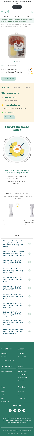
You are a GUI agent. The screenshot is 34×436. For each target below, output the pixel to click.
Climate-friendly (22, 371)
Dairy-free (21, 392)
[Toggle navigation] (2, 12)
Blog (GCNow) (5, 357)
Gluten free (9, 117)
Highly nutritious (22, 374)
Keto (2, 398)
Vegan (3, 392)
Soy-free (20, 395)
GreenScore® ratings (7, 360)
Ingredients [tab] (28, 87)
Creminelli (4, 66)
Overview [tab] (5, 87)
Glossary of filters (23, 357)
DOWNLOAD (17, 7)
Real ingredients (8, 79)
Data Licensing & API (7, 371)
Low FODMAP (5, 401)
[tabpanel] (17, 105)
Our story (4, 354)
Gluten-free (4, 395)
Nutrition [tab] (17, 87)
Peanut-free (21, 398)
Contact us (21, 354)
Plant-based (21, 381)
